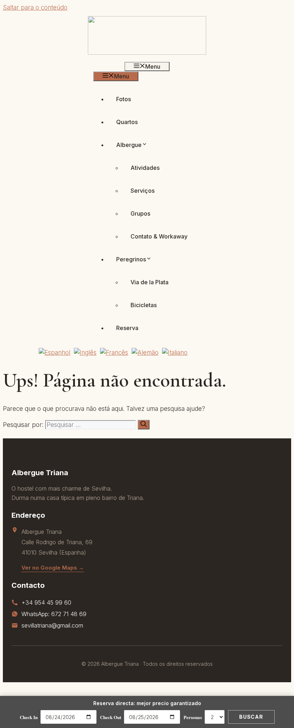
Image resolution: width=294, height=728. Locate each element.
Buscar (251, 717)
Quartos (127, 122)
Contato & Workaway (159, 236)
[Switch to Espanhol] (54, 352)
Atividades (145, 167)
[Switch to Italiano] (175, 352)
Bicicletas (144, 305)
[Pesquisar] (144, 424)
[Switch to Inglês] (85, 352)
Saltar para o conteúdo (35, 7)
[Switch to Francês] (114, 352)
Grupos (140, 213)
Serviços (143, 190)
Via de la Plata (150, 282)
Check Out (110, 717)
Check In (29, 717)
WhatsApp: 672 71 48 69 (54, 614)
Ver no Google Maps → (53, 567)
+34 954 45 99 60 (46, 602)
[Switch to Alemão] (145, 352)
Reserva (127, 327)
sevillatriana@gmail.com (52, 625)
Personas (193, 717)
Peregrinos (131, 259)
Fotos (123, 99)
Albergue (129, 144)
